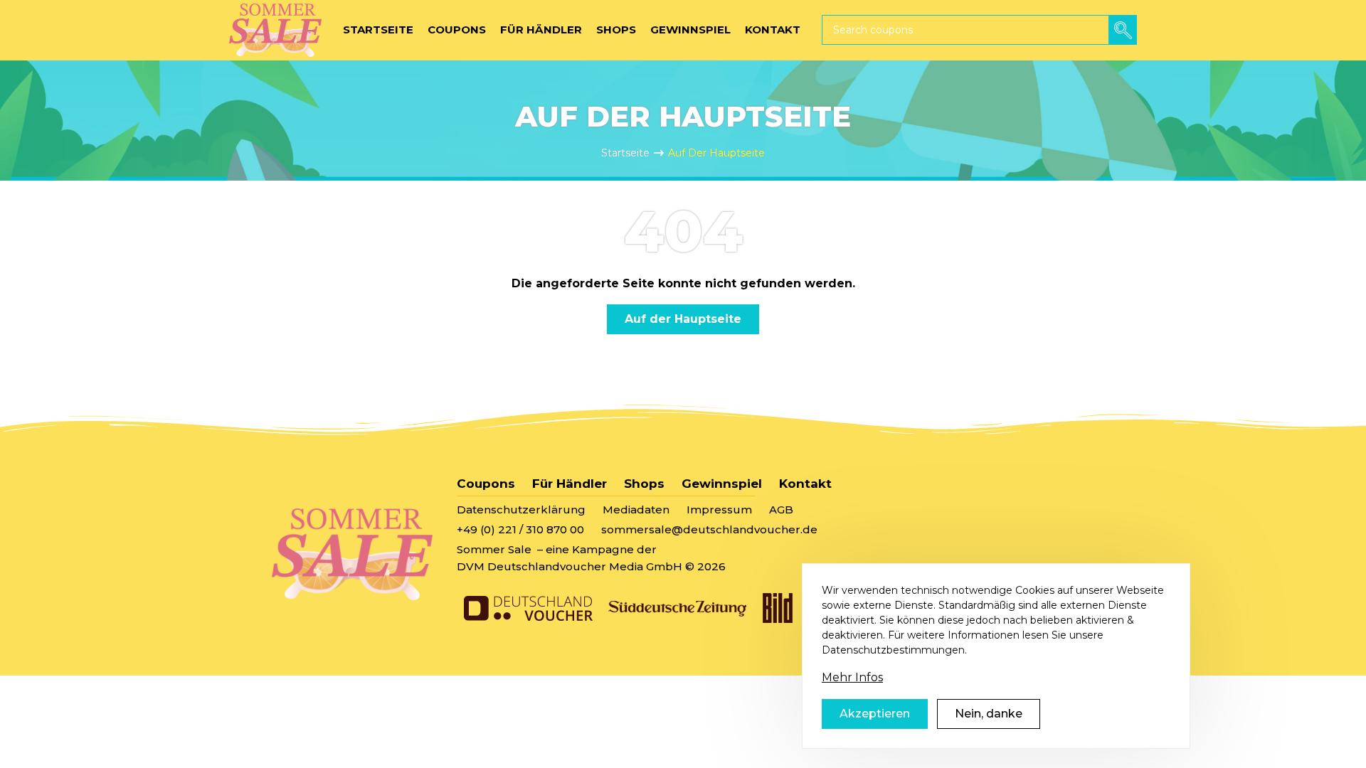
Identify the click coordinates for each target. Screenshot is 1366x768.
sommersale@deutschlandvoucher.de (709, 529)
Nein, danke (988, 713)
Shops (644, 483)
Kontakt (805, 483)
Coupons (486, 483)
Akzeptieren (875, 713)
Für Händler (569, 483)
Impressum (719, 509)
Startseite (625, 152)
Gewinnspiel (722, 483)
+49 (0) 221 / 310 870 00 (520, 529)
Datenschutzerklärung (521, 509)
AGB (781, 509)
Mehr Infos (852, 677)
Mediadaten (636, 509)
